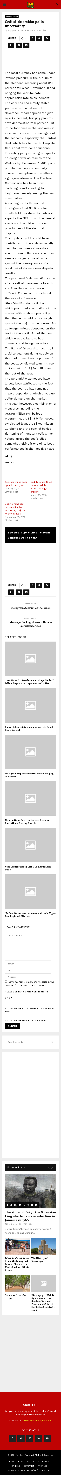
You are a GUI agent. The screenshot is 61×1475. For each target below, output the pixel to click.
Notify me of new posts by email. (27, 1020)
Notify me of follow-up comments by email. (30, 1010)
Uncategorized (12, 17)
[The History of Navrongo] (43, 1246)
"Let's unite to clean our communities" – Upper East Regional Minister (30, 915)
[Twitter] (21, 1438)
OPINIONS (15, 1466)
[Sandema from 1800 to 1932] (17, 1283)
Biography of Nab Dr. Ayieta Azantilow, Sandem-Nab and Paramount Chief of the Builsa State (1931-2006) (43, 1302)
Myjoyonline (13, 30)
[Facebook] (12, 1438)
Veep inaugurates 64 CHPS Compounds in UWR (28, 868)
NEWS (21, 1462)
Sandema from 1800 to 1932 (16, 1297)
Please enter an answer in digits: (27, 992)
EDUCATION (29, 1466)
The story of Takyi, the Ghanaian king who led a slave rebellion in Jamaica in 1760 (30, 1216)
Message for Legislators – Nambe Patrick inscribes (30, 624)
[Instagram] (29, 1438)
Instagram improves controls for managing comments (29, 775)
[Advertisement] (33, 61)
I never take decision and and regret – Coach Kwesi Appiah (29, 728)
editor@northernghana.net (37, 1420)
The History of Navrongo (39, 1260)
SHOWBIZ (46, 1470)
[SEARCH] (52, 1042)
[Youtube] (47, 1438)
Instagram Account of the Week (30, 607)
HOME (12, 1462)
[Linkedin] (38, 1438)
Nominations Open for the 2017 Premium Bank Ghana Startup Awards (27, 821)
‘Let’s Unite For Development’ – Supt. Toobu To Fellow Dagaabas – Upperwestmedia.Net (30, 682)
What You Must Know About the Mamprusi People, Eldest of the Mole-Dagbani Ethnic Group (17, 1264)
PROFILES (42, 1466)
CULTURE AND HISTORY (38, 1462)
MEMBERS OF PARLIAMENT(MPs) (23, 1470)
